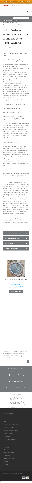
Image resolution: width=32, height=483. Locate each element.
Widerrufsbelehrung (9, 452)
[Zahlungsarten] (25, 477)
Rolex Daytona (22, 25)
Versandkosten (7, 358)
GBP (15, 5)
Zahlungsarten (7, 421)
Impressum (7, 418)
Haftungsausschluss (9, 427)
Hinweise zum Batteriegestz (11, 424)
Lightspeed (20, 473)
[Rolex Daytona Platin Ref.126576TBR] (5, 268)
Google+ (2, 482)
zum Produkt (16, 292)
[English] (7, 5)
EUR (12, 5)
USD (17, 5)
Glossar (6, 415)
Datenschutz (7, 455)
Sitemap (6, 461)
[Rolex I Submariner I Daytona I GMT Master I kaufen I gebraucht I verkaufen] (11, 20)
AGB (5, 449)
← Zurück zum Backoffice (9, 1)
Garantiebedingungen (9, 439)
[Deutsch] (4, 5)
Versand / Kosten (8, 433)
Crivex (9, 473)
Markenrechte (7, 436)
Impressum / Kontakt (9, 458)
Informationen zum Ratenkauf (11, 430)
